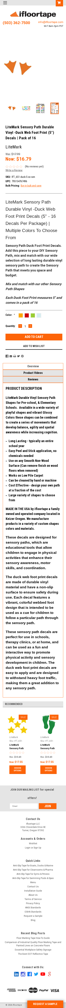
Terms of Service (33, 899)
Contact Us (33, 886)
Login (27, 847)
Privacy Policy (33, 903)
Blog (33, 920)
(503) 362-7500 (16, 23)
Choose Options (17, 769)
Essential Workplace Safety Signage (33, 949)
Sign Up (37, 847)
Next (59, 68)
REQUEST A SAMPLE (45, 1004)
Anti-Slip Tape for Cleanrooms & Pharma (33, 870)
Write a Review (14, 170)
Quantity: (10, 326)
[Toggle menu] (5, 5)
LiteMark (13, 737)
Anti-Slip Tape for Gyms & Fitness (33, 874)
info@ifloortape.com (50, 22)
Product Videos (33, 373)
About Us (33, 895)
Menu (33, 882)
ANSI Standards (33, 907)
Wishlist (33, 843)
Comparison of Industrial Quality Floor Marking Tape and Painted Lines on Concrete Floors (33, 944)
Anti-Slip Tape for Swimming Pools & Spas (33, 878)
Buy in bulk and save (31, 185)
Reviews (33, 379)
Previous (6, 68)
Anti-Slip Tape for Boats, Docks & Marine (33, 865)
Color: (10, 314)
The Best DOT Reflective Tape (33, 954)
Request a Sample (33, 916)
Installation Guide (33, 891)
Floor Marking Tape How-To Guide (33, 938)
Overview (33, 366)
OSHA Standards (33, 912)
